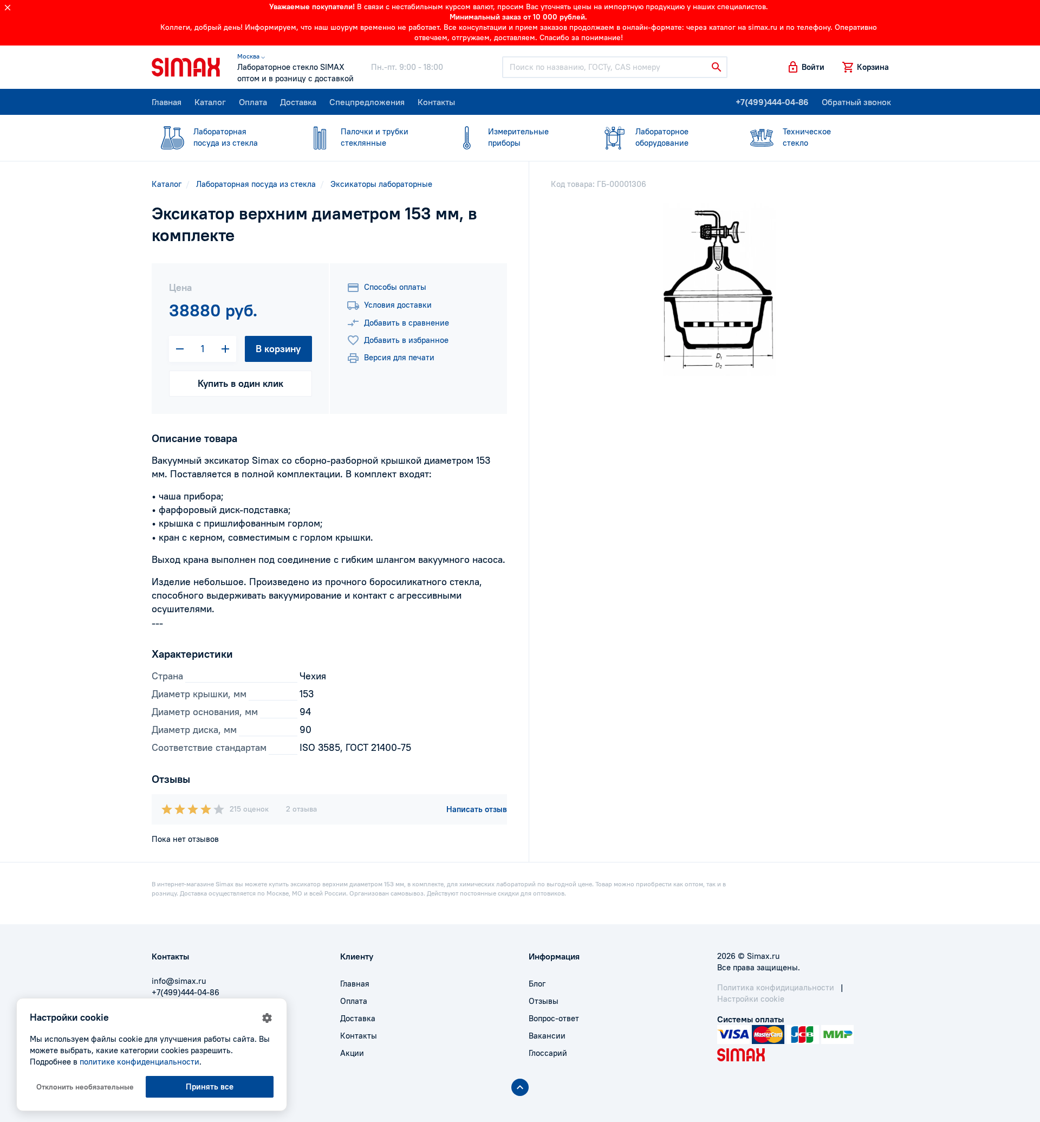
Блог (537, 983)
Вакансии (547, 1035)
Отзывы (543, 1001)
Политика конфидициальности (775, 987)
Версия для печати (399, 357)
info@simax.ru (179, 981)
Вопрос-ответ (554, 1018)
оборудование (661, 137)
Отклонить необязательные (85, 1087)
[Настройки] (267, 1017)
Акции (352, 1053)
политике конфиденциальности (139, 1061)
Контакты (436, 101)
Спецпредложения (367, 101)
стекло (807, 137)
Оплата (253, 101)
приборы (518, 137)
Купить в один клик (240, 383)
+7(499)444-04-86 (772, 101)
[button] (805, 67)
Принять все (209, 1086)
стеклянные (374, 137)
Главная (166, 101)
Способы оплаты (395, 287)
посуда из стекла (225, 137)
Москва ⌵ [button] (251, 56)
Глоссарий (548, 1053)
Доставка (298, 101)
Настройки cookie (750, 999)
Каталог (210, 101)
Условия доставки (398, 305)
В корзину (278, 348)
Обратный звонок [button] (856, 101)
